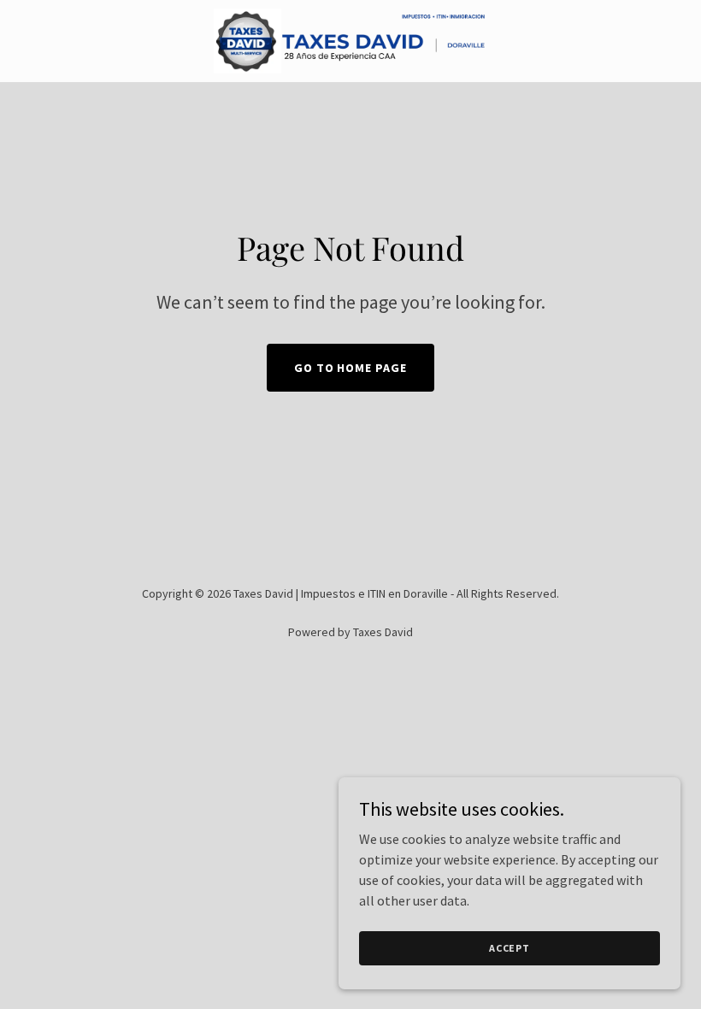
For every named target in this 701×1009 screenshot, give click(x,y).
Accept (509, 947)
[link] (350, 41)
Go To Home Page (351, 367)
